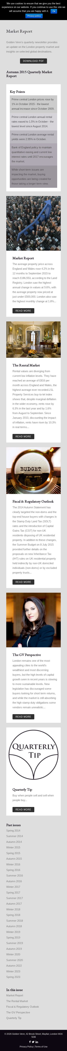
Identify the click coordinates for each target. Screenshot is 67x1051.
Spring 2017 (13, 892)
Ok (54, 11)
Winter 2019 (13, 931)
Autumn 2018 (14, 926)
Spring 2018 (13, 914)
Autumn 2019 (14, 948)
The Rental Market (17, 1001)
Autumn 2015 (14, 858)
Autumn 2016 (14, 881)
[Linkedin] (37, 1042)
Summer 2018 (14, 920)
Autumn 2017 (14, 903)
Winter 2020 (13, 954)
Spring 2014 (13, 830)
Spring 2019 (13, 937)
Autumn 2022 (14, 965)
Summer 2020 (14, 960)
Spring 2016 (13, 869)
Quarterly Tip (13, 1017)
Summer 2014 (14, 836)
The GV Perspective (18, 1012)
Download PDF (33, 61)
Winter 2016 (13, 864)
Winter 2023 (13, 971)
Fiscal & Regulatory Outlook (22, 1006)
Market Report (14, 995)
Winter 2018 (13, 909)
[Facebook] (30, 1042)
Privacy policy (34, 16)
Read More (23, 310)
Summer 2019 (14, 943)
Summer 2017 (14, 898)
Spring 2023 (13, 976)
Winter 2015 (13, 847)
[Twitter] (33, 1042)
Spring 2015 (13, 853)
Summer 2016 (14, 875)
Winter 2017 (13, 886)
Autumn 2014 (14, 841)
